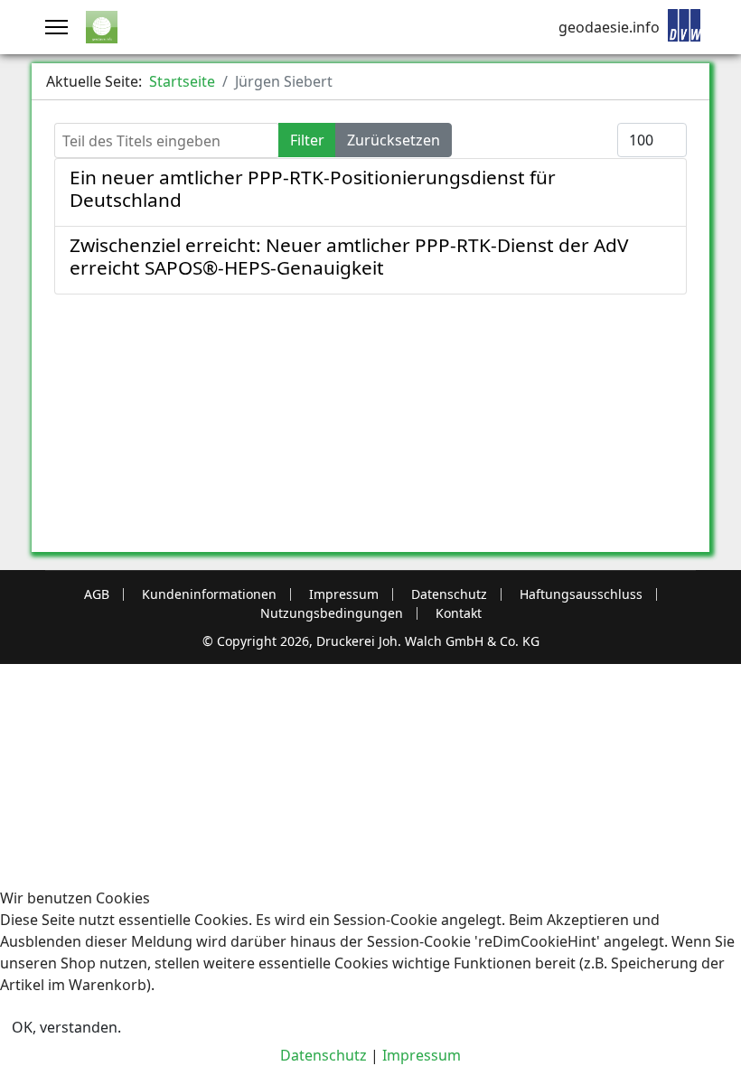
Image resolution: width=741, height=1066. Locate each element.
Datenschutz (449, 594)
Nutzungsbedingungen (331, 613)
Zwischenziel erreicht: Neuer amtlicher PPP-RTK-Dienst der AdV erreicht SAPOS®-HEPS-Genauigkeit (349, 256)
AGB (96, 594)
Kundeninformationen (209, 594)
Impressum (344, 594)
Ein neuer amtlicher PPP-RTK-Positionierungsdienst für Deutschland (313, 188)
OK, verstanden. (66, 1027)
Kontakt (459, 613)
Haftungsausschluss (581, 594)
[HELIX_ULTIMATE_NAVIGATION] (56, 27)
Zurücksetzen (393, 140)
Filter (307, 140)
